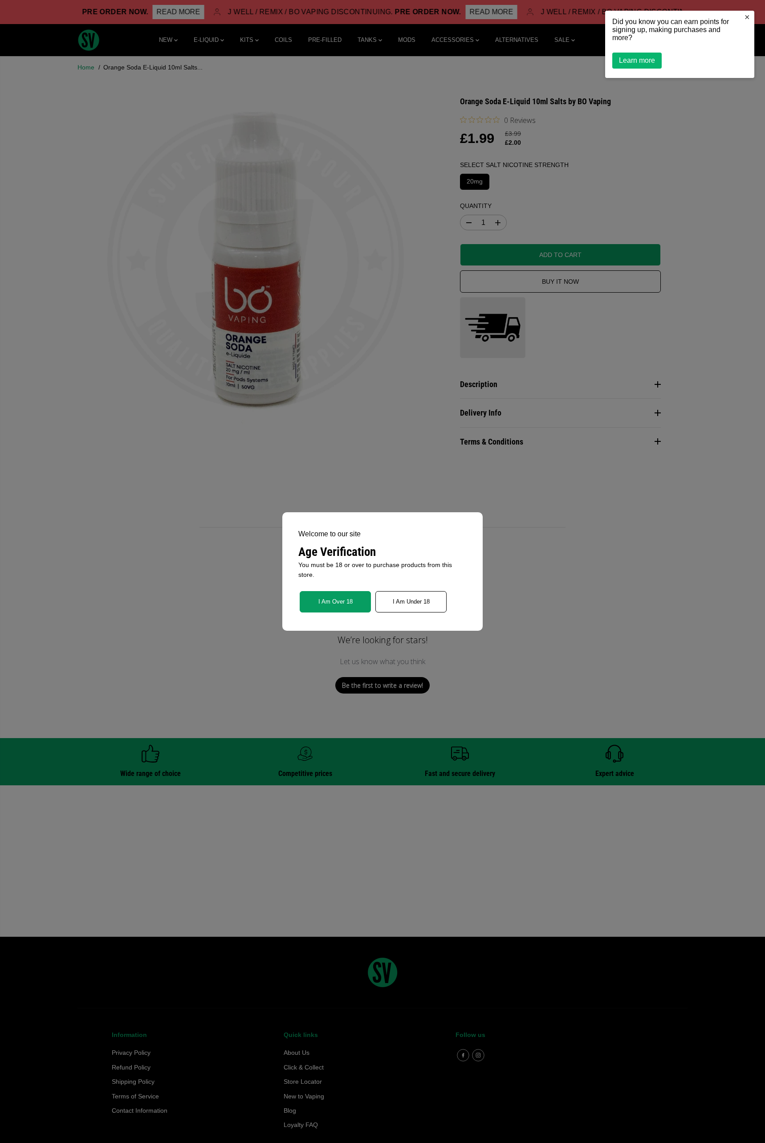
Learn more (637, 60)
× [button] (747, 17)
